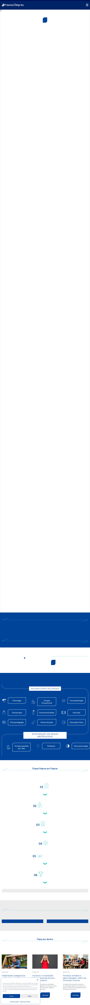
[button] (37, 980)
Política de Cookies (14, 1001)
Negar (30, 996)
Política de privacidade (25, 1001)
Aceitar (11, 996)
